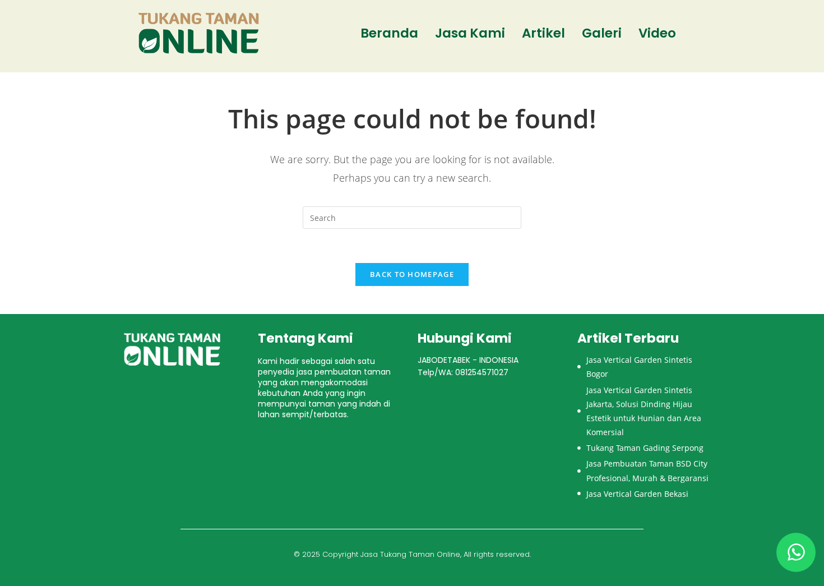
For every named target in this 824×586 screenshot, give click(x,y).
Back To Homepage (412, 274)
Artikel (543, 33)
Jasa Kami (470, 33)
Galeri (602, 33)
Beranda (389, 33)
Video (657, 33)
